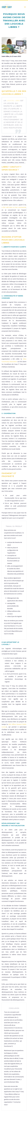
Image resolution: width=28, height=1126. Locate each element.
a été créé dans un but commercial (14, 207)
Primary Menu (25, 7)
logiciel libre (13, 100)
